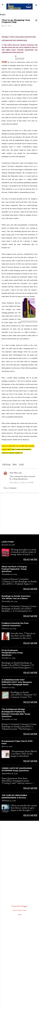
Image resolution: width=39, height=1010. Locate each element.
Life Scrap (6, 464)
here (9, 449)
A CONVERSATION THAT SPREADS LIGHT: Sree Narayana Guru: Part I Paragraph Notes (17, 682)
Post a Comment (10, 488)
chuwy (24, 910)
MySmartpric (6, 368)
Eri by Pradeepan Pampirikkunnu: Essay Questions (12, 652)
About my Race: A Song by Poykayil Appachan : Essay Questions (14, 569)
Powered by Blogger (20, 906)
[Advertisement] (19, 513)
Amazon (11, 430)
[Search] (36, 5)
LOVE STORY (8, 542)
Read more (30, 559)
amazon (8, 433)
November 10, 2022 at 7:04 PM (21, 482)
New (15, 464)
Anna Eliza (14, 473)
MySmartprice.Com (19, 355)
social (21, 464)
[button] (36, 20)
